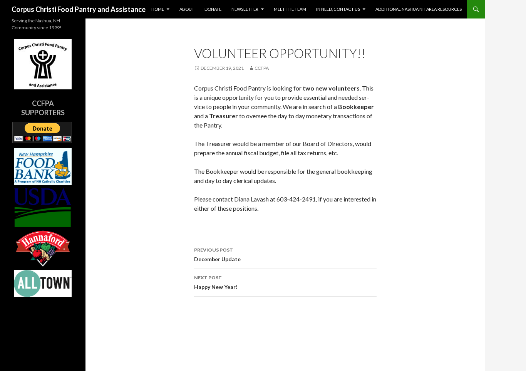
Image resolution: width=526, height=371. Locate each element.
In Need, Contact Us (338, 9)
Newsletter (244, 9)
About (186, 9)
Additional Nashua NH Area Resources (418, 9)
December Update (217, 254)
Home (157, 9)
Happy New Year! (216, 282)
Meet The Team (290, 9)
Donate (212, 9)
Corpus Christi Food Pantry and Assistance (79, 9)
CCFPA (262, 68)
